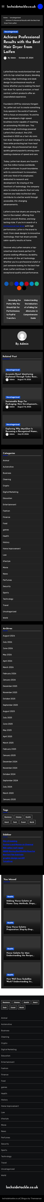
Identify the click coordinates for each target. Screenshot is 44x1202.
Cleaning (7, 479)
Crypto (6, 486)
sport (6, 822)
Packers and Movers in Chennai (18, 844)
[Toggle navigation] (3, 6)
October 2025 (9, 699)
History (6, 542)
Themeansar (36, 1198)
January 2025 (9, 755)
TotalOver (8, 861)
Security (7, 586)
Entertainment (9, 504)
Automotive (8, 467)
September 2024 (10, 780)
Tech (15, 822)
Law (5, 555)
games (6, 530)
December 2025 (10, 686)
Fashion (6, 511)
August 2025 (9, 711)
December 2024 (10, 762)
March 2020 (8, 793)
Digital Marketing (10, 492)
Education (7, 498)
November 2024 (10, 768)
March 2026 (8, 667)
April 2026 (7, 661)
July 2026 (7, 642)
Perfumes (7, 580)
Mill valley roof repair (13, 848)
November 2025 (10, 692)
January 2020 (9, 799)
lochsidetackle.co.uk (21, 6)
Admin (13, 58)
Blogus (24, 1198)
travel (23, 822)
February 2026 (9, 673)
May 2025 (7, 730)
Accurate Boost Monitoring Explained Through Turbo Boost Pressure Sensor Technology (21, 376)
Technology (8, 599)
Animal (6, 460)
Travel (5, 605)
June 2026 (8, 648)
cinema (18, 817)
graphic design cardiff (14, 858)
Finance (6, 517)
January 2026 (9, 680)
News (5, 574)
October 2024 (9, 774)
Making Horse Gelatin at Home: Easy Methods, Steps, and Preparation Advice (20, 903)
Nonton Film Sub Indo (13, 854)
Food (5, 523)
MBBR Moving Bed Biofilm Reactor (19, 851)
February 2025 (9, 749)
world (32, 822)
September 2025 (10, 705)
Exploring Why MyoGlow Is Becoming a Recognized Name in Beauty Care (21, 431)
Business (7, 473)
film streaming (10, 841)
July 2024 (7, 787)
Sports (6, 593)
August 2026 (9, 636)
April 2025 (7, 736)
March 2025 (8, 743)
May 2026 (7, 655)
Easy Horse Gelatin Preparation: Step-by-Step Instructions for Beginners (19, 929)
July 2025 (7, 717)
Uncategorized (10, 32)
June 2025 (8, 724)
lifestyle (6, 561)
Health (6, 536)
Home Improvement (12, 549)
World (5, 618)
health (28, 817)
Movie (5, 567)
